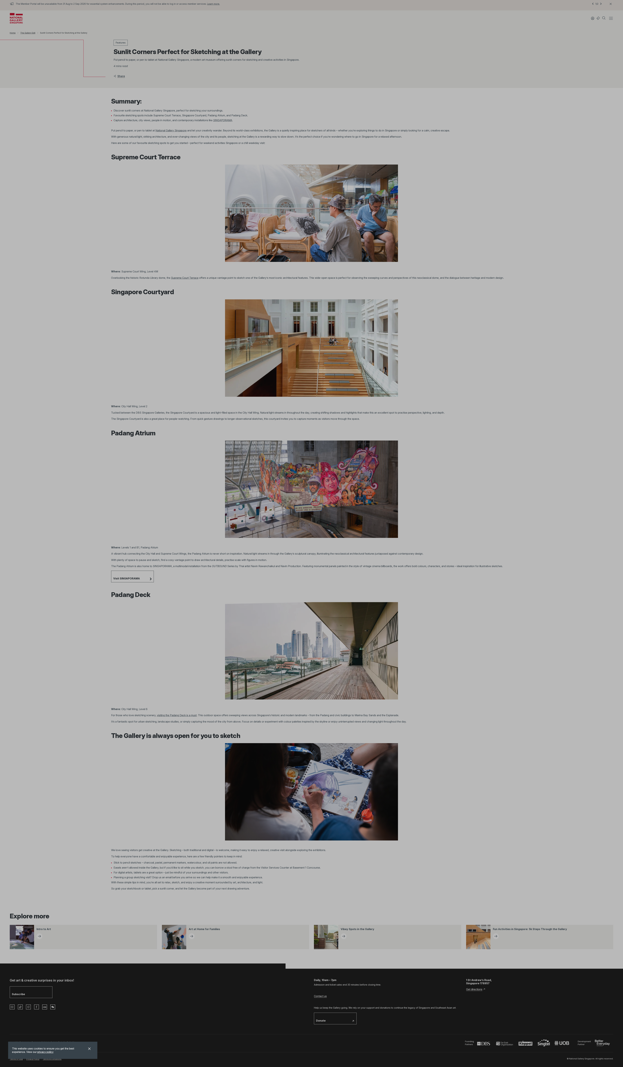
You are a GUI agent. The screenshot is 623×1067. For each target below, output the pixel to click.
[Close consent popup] (89, 1049)
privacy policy (45, 1052)
